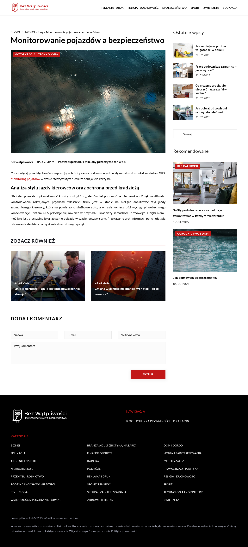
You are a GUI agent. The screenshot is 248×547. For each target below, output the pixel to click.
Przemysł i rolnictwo (27, 476)
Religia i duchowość (142, 7)
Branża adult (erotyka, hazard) (111, 445)
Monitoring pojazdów (25, 179)
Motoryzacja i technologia (36, 54)
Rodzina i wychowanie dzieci (33, 484)
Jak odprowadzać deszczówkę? (195, 277)
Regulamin (181, 421)
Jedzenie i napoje (23, 461)
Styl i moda (19, 492)
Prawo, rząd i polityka (181, 468)
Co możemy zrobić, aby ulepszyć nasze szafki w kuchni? (211, 89)
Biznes (15, 445)
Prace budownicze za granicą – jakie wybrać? (216, 68)
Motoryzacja (174, 461)
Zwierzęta (211, 7)
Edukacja (230, 7)
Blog (129, 421)
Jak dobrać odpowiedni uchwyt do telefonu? (211, 110)
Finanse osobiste (99, 453)
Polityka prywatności (153, 421)
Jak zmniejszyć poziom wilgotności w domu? (210, 48)
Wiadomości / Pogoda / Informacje (37, 499)
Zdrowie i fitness (100, 499)
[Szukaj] (178, 134)
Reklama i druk (112, 7)
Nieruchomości (22, 468)
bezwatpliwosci (22, 162)
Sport (195, 7)
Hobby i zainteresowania (183, 453)
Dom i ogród (173, 445)
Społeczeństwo (174, 7)
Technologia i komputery (183, 492)
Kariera (93, 461)
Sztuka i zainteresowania (106, 492)
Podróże (94, 468)
